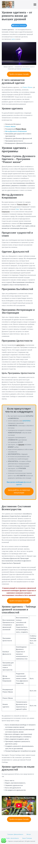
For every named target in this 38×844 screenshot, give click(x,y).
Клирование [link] (6, 211)
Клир (17, 209)
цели (13, 39)
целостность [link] (20, 345)
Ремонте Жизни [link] (22, 204)
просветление (26, 69)
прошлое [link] (21, 444)
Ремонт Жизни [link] (21, 129)
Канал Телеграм (27, 838)
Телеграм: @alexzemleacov (15, 834)
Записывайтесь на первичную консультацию (19, 491)
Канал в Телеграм (20, 25)
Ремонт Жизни (10, 126)
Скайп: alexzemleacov (12, 838)
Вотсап (29, 834)
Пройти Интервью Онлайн (19, 74)
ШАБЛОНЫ (27, 421)
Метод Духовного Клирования (16, 131)
